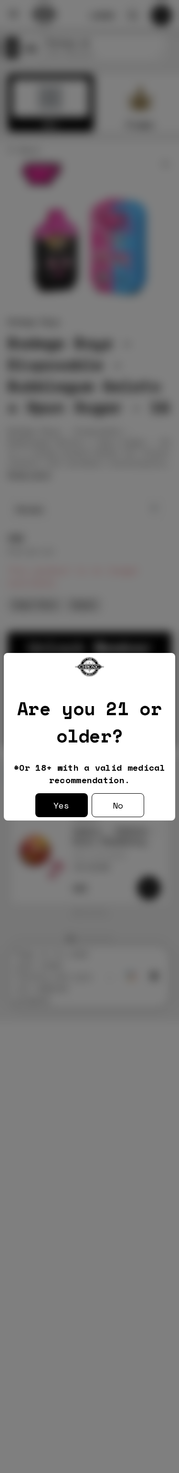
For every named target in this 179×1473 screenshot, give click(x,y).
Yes (61, 805)
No (118, 805)
